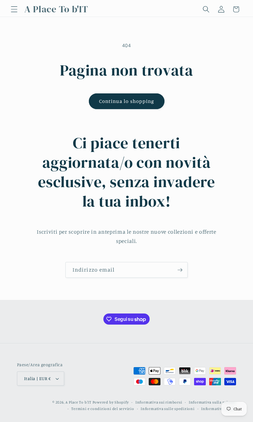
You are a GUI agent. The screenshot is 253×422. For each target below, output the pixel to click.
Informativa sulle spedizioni (168, 408)
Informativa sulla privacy (212, 402)
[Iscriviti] (179, 270)
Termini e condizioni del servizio (102, 408)
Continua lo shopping (126, 101)
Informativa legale (218, 408)
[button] (14, 9)
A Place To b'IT (78, 402)
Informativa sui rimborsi (158, 402)
